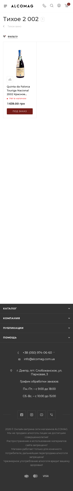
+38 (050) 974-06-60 (37, 352)
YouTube (41, 415)
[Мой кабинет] (59, 6)
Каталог (10, 308)
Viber (51, 415)
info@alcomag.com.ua (39, 359)
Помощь (10, 337)
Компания (11, 318)
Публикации (13, 328)
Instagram (31, 415)
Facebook (22, 415)
